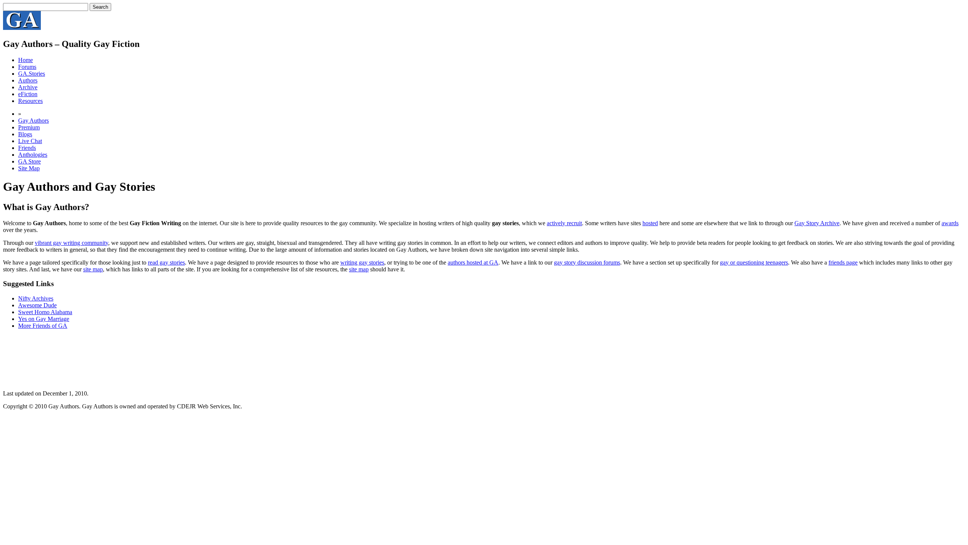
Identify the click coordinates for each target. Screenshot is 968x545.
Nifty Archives (35, 298)
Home (25, 60)
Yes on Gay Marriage (43, 319)
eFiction (27, 94)
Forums (27, 67)
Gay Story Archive (816, 223)
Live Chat (30, 141)
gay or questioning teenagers (754, 262)
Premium (29, 127)
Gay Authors (33, 120)
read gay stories (166, 262)
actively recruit (564, 223)
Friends (27, 148)
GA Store (29, 161)
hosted (650, 223)
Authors (27, 80)
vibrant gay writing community (71, 243)
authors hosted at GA (473, 262)
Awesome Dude (37, 305)
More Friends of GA (42, 325)
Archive (27, 87)
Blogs (25, 134)
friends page (843, 262)
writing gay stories (362, 262)
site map (93, 269)
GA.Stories (31, 73)
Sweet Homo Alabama (45, 312)
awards (950, 223)
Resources (30, 101)
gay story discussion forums (587, 262)
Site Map (29, 168)
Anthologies (32, 154)
